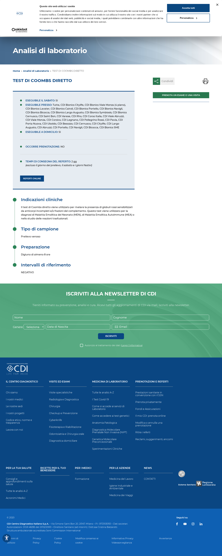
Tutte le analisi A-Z (103, 392)
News (148, 468)
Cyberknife (55, 420)
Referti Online (32, 178)
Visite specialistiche (60, 392)
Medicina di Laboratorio (110, 382)
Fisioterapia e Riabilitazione (65, 427)
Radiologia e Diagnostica (64, 399)
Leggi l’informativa (132, 345)
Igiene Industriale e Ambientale (121, 487)
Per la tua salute (19, 468)
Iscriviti (111, 336)
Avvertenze (165, 538)
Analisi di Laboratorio (36, 70)
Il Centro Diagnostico (22, 382)
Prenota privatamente (148, 402)
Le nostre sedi (14, 406)
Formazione (82, 478)
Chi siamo (12, 392)
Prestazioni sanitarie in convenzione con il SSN (149, 394)
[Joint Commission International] (181, 474)
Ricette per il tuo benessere (53, 469)
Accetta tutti (188, 8)
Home (16, 70)
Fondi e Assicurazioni (147, 409)
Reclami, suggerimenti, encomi (154, 439)
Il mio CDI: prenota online (150, 415)
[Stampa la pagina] (205, 81)
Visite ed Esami (59, 382)
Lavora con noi (14, 429)
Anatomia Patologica (104, 422)
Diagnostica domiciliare (63, 440)
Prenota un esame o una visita (181, 95)
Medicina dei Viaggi (121, 495)
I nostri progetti (15, 413)
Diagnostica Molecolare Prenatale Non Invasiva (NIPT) (109, 431)
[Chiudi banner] (217, 5)
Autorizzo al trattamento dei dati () (114, 345)
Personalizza (46, 30)
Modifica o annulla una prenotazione (148, 424)
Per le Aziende (119, 468)
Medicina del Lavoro (121, 478)
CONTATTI (150, 478)
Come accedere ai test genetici (110, 415)
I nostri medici (14, 399)
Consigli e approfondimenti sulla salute (19, 481)
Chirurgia (54, 406)
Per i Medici (83, 468)
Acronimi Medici (15, 498)
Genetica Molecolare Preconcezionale (104, 440)
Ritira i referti (142, 432)
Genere (18, 327)
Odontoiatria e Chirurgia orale (66, 434)
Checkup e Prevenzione (63, 413)
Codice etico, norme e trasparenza (19, 421)
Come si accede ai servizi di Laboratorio (108, 407)
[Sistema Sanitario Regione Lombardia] (196, 483)
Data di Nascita (57, 326)
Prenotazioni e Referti (151, 382)
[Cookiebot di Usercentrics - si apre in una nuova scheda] (19, 30)
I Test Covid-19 (100, 399)
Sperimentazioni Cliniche (107, 448)
